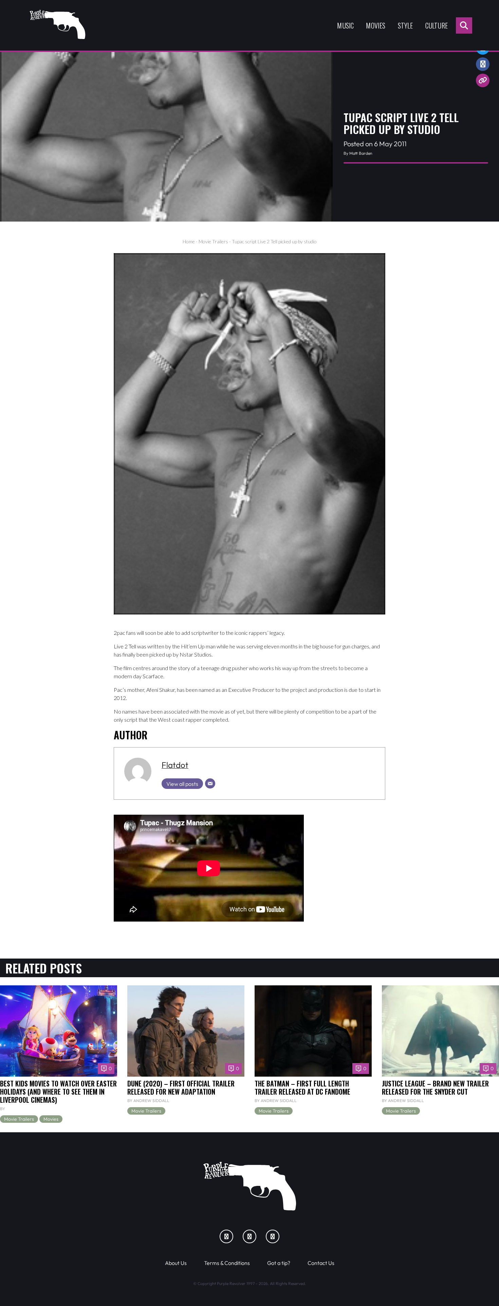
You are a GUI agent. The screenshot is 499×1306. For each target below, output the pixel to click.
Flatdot (175, 765)
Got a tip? (278, 1263)
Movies (375, 25)
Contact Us (321, 1263)
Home (189, 241)
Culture (436, 25)
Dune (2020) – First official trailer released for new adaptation (181, 1087)
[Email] (210, 783)
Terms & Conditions (227, 1263)
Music (345, 25)
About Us (176, 1263)
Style (405, 25)
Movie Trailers (213, 241)
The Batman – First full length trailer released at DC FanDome (302, 1087)
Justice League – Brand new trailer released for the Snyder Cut (435, 1087)
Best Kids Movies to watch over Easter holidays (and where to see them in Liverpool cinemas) (58, 1091)
